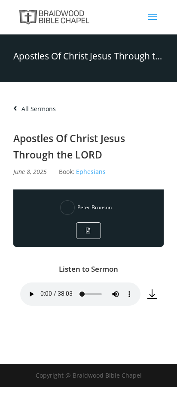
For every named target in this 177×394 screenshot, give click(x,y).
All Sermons (38, 109)
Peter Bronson (94, 207)
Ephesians (91, 172)
